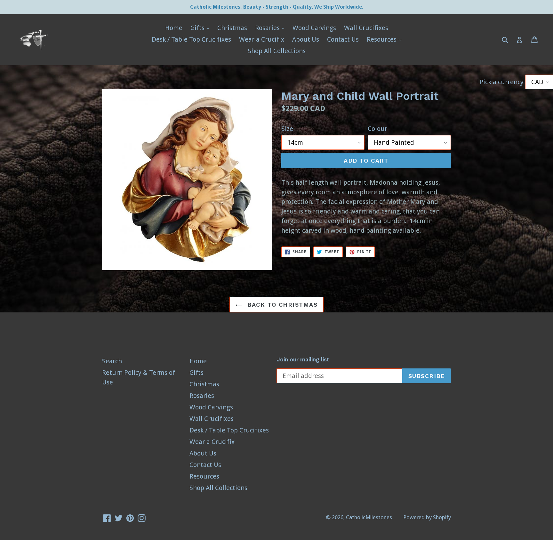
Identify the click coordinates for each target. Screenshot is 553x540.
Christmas (232, 28)
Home (173, 28)
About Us (305, 39)
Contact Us (343, 39)
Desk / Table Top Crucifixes (191, 39)
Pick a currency (502, 82)
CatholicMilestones (369, 517)
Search (112, 361)
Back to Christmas (281, 304)
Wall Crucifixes (366, 28)
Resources (386, 39)
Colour (377, 129)
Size (287, 129)
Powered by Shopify (427, 517)
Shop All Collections (277, 51)
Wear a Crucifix (261, 39)
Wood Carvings (314, 28)
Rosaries (271, 28)
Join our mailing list (302, 359)
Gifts (201, 28)
